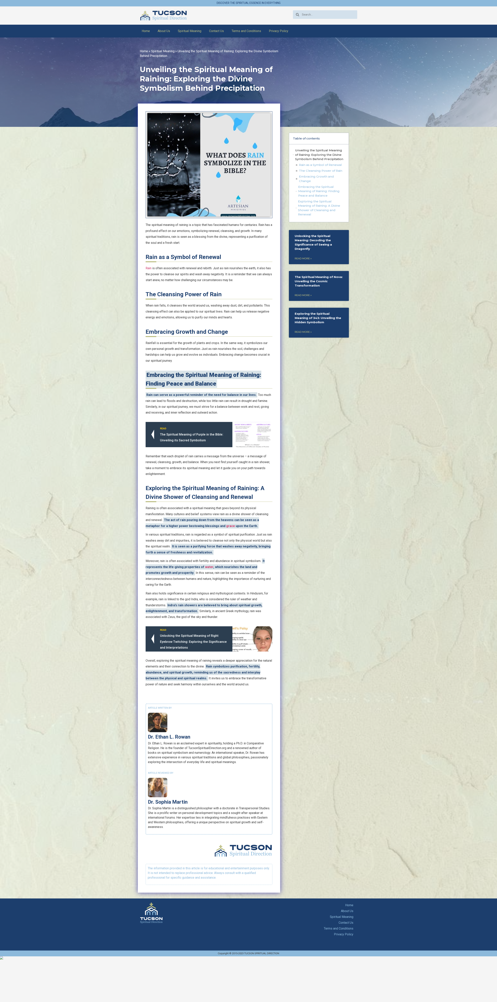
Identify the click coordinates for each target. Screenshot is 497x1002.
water (209, 567)
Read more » (303, 258)
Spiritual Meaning (189, 31)
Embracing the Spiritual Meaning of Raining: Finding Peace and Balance (319, 191)
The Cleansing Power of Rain (320, 171)
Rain (148, 268)
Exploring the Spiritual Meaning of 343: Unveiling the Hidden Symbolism (318, 318)
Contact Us (216, 31)
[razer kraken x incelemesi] (248, 957)
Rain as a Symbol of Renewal (320, 165)
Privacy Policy (278, 31)
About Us (164, 31)
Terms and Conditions (246, 31)
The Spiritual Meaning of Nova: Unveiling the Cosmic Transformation (319, 281)
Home (146, 31)
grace (230, 526)
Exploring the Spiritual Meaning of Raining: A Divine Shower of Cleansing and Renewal (319, 208)
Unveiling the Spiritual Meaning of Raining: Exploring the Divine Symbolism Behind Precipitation (319, 154)
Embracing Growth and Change (316, 179)
